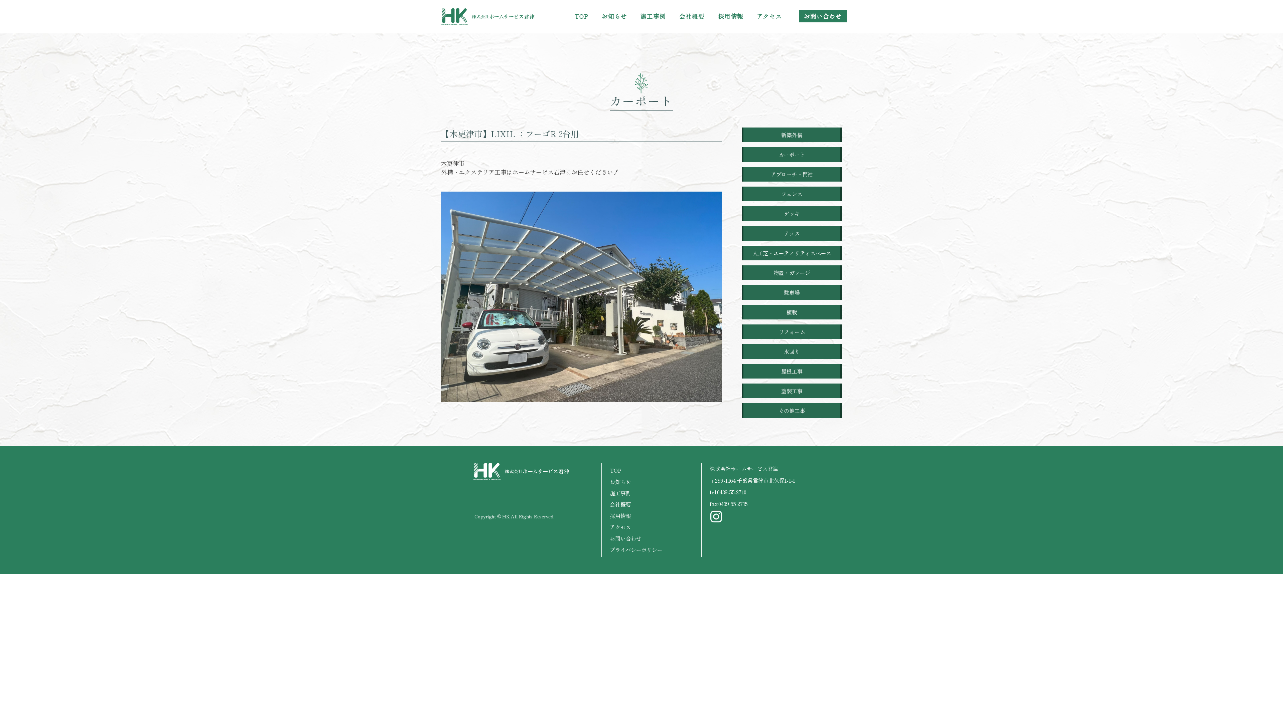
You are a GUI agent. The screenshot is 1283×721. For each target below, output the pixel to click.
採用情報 (730, 16)
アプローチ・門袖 (792, 174)
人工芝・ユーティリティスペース (791, 253)
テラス (792, 233)
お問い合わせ (823, 16)
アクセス (769, 16)
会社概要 (692, 16)
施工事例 (653, 16)
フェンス (791, 194)
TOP (581, 16)
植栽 (792, 312)
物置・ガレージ (791, 273)
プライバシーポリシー (636, 550)
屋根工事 (791, 371)
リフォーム (792, 332)
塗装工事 (791, 391)
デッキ (792, 214)
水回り (792, 351)
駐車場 (792, 292)
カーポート (792, 155)
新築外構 (791, 135)
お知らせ (614, 16)
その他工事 (792, 411)
